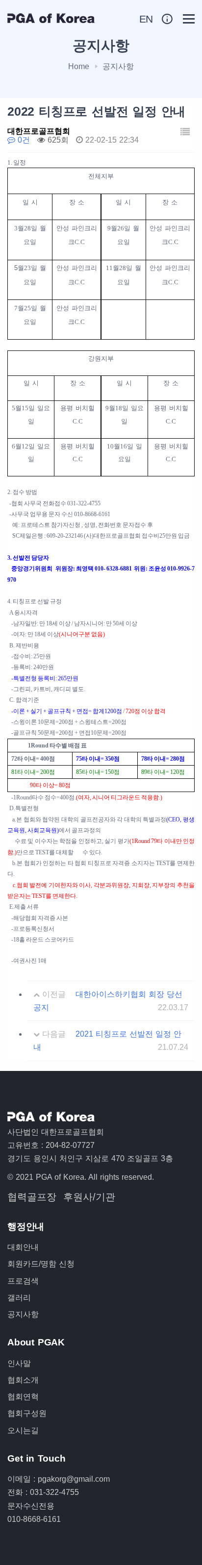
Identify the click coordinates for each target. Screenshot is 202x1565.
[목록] (185, 132)
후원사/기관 (89, 1197)
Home (78, 66)
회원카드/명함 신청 (41, 1264)
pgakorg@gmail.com (74, 1479)
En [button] (146, 19)
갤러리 (19, 1297)
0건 (22, 140)
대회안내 (23, 1247)
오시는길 (23, 1430)
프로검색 (23, 1281)
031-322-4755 (54, 1492)
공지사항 (23, 1314)
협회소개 (23, 1380)
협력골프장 (31, 1197)
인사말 (19, 1363)
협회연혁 (23, 1396)
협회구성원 (27, 1413)
